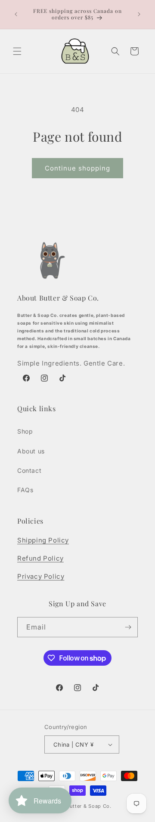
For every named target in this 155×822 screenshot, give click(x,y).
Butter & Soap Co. (89, 806)
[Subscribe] (127, 627)
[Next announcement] (139, 14)
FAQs (25, 489)
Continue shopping (77, 168)
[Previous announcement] (15, 14)
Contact (29, 470)
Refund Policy (40, 558)
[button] (17, 51)
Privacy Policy (40, 576)
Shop (25, 431)
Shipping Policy (43, 540)
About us (31, 451)
